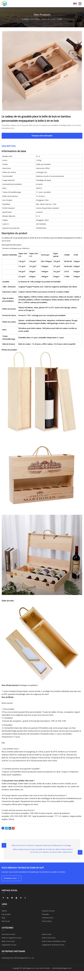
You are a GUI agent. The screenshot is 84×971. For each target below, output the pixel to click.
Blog (3, 918)
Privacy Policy (47, 921)
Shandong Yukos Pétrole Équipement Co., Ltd (18, 958)
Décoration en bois (8, 934)
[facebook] (3, 897)
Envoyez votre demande (42, 135)
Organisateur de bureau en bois (53, 945)
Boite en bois (46, 934)
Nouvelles (45, 914)
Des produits (35, 19)
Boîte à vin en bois (48, 19)
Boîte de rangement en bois (11, 938)
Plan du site (6, 921)
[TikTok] (25, 897)
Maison (26, 19)
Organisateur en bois (9, 945)
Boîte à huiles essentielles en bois (54, 941)
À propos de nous (48, 911)
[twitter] (12, 897)
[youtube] (16, 897)
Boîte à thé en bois (48, 938)
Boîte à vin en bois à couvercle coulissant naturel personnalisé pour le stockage (41, 845)
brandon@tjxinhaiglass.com (62, 968)
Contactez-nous (10, 878)
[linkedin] (7, 897)
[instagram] (20, 897)
